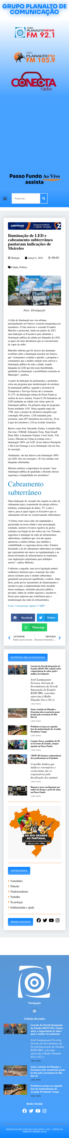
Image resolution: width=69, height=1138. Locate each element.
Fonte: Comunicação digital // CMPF (26, 605)
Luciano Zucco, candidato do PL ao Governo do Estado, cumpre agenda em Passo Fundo (45, 744)
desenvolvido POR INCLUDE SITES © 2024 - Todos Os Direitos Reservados (34, 1130)
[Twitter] (31, 1111)
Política (23, 267)
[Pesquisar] (43, 198)
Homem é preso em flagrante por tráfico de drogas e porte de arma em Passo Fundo (46, 790)
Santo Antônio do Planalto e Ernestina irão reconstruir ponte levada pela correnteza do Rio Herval (45, 713)
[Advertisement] (34, 133)
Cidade (14, 267)
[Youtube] (38, 1111)
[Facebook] (24, 1111)
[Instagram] (44, 1111)
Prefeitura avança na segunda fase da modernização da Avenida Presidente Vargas (46, 729)
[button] (5, 198)
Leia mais (36, 703)
